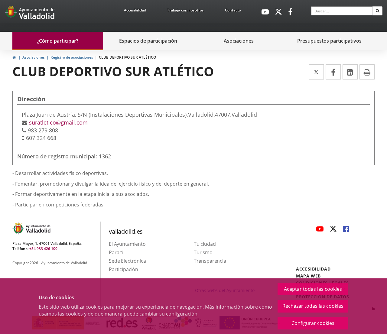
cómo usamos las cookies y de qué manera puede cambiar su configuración (155, 310)
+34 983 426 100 (43, 248)
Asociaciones (33, 57)
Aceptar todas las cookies (313, 289)
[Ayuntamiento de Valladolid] (11, 14)
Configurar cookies (312, 323)
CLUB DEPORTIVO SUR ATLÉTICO (127, 57)
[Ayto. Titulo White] (36, 14)
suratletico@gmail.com (58, 122)
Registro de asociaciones (71, 57)
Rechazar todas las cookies (312, 306)
